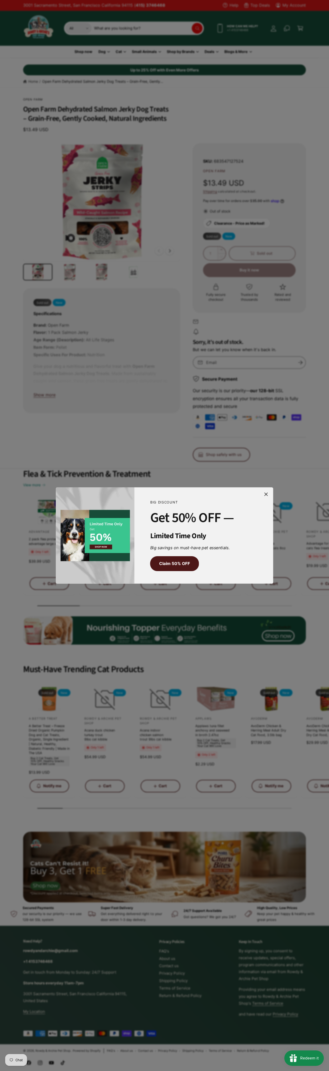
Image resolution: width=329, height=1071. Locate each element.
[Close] (266, 494)
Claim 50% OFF (174, 563)
